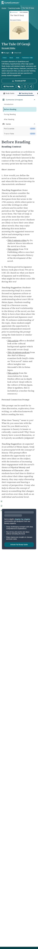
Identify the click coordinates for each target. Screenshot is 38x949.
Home (4, 8)
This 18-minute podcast (18, 352)
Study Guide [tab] (9, 93)
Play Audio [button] (10, 86)
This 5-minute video (17, 240)
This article (12, 249)
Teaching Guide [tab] (27, 93)
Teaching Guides (14, 8)
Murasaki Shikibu (8, 48)
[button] (19, 86)
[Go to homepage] (11, 2)
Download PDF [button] (20, 81)
